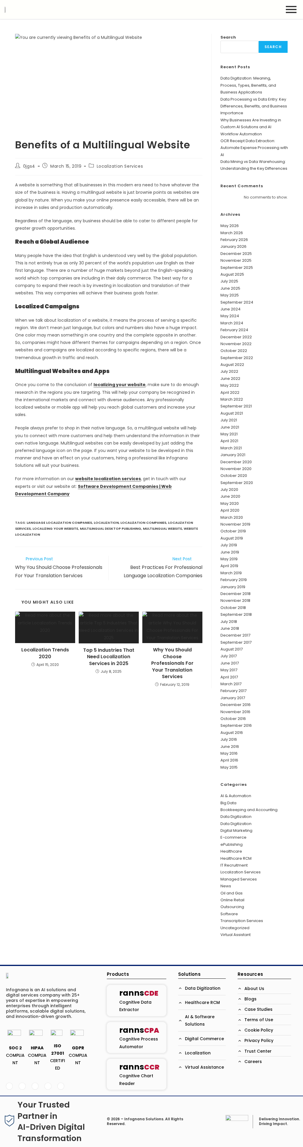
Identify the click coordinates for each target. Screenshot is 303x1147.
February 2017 (233, 691)
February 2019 (233, 580)
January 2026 (233, 246)
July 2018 (228, 621)
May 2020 (229, 503)
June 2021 (229, 427)
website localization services (108, 479)
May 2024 (229, 316)
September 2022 (236, 358)
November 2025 (236, 260)
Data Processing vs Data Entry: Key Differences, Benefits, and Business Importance (253, 106)
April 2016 (229, 760)
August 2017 (231, 649)
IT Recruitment (234, 865)
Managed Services (238, 879)
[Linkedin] (35, 1086)
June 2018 (229, 628)
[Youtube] (47, 1086)
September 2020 (236, 483)
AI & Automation (235, 796)
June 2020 (230, 496)
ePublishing (231, 844)
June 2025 (230, 288)
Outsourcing (232, 907)
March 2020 (231, 517)
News (225, 886)
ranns (138, 992)
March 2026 (231, 233)
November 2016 (235, 712)
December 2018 (235, 593)
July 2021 (228, 420)
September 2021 (236, 406)
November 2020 (236, 469)
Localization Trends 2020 (45, 653)
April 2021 (229, 441)
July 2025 (229, 281)
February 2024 (234, 330)
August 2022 (232, 364)
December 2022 (236, 337)
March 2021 (231, 448)
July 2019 (228, 545)
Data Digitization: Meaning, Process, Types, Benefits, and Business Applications (248, 85)
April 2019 (229, 566)
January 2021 (232, 455)
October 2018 (233, 607)
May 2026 (229, 226)
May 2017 (228, 670)
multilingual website (162, 528)
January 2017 (232, 698)
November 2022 (236, 344)
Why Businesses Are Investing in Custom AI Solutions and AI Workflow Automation (250, 127)
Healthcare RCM (236, 858)
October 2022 (233, 350)
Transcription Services (241, 921)
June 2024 (230, 309)
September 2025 (236, 267)
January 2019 (232, 587)
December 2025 (236, 253)
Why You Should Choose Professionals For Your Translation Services (172, 663)
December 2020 (236, 462)
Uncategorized (234, 928)
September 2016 (236, 725)
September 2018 (236, 614)
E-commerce (233, 837)
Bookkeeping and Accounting (249, 810)
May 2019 (229, 559)
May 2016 (229, 753)
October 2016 (233, 718)
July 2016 (228, 739)
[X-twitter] (22, 1086)
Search (228, 37)
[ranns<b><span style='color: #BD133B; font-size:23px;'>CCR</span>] (113, 1074)
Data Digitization (236, 816)
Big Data (228, 803)
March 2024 (231, 323)
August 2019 (231, 538)
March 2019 (231, 573)
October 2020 (233, 475)
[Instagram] (60, 1086)
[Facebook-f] (9, 1086)
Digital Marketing (236, 830)
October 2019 (233, 531)
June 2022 (230, 378)
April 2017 (229, 677)
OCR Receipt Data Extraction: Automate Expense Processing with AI (254, 148)
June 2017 (229, 663)
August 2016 (231, 732)
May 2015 (229, 767)
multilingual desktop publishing (110, 528)
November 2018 (235, 600)
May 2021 (229, 434)
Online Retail (232, 900)
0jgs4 (29, 166)
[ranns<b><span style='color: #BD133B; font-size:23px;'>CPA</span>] (113, 1037)
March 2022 (231, 399)
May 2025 (229, 295)
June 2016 (229, 746)
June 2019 (229, 552)
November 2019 (235, 524)
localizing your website (120, 385)
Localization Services (120, 166)
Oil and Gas (231, 893)
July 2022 (229, 371)
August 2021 (231, 413)
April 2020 (229, 510)
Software (229, 914)
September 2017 (236, 642)
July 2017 (228, 656)
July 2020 (229, 489)
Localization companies (143, 522)
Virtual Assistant (235, 934)
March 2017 (230, 684)
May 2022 (229, 385)
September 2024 (236, 302)
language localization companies (59, 522)
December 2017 (235, 635)
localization (106, 522)
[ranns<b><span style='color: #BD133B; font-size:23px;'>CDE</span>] (113, 1000)
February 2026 (234, 239)
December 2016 (235, 704)
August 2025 (232, 274)
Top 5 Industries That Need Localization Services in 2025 (108, 657)
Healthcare (231, 851)
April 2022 (229, 392)
